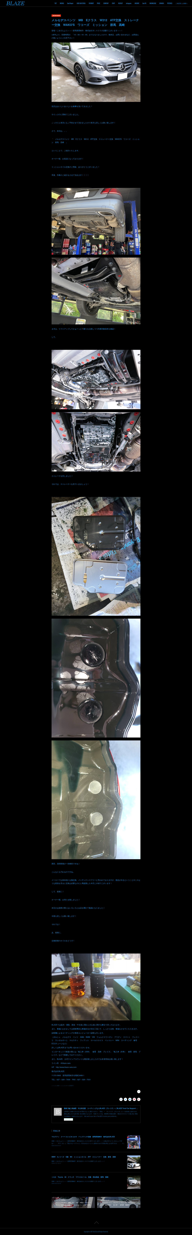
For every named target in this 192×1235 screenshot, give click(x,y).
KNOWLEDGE (153, 3)
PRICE (98, 3)
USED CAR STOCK (81, 3)
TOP (56, 3)
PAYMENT (91, 3)
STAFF (113, 3)
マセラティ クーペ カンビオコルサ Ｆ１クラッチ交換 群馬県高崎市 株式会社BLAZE (83, 1136)
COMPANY (106, 3)
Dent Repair (70, 3)
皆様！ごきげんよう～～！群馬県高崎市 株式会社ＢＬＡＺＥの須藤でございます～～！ (78, 1161)
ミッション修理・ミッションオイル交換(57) (63, 1085)
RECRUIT (120, 3)
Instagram (128, 3)
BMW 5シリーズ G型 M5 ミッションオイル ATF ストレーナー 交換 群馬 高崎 (84, 1157)
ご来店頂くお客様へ (182, 3)
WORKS (62, 3)
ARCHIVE (137, 3)
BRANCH (161, 3)
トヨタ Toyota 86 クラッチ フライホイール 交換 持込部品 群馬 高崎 (80, 1177)
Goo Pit (144, 3)
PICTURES (169, 3)
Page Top (96, 1222)
